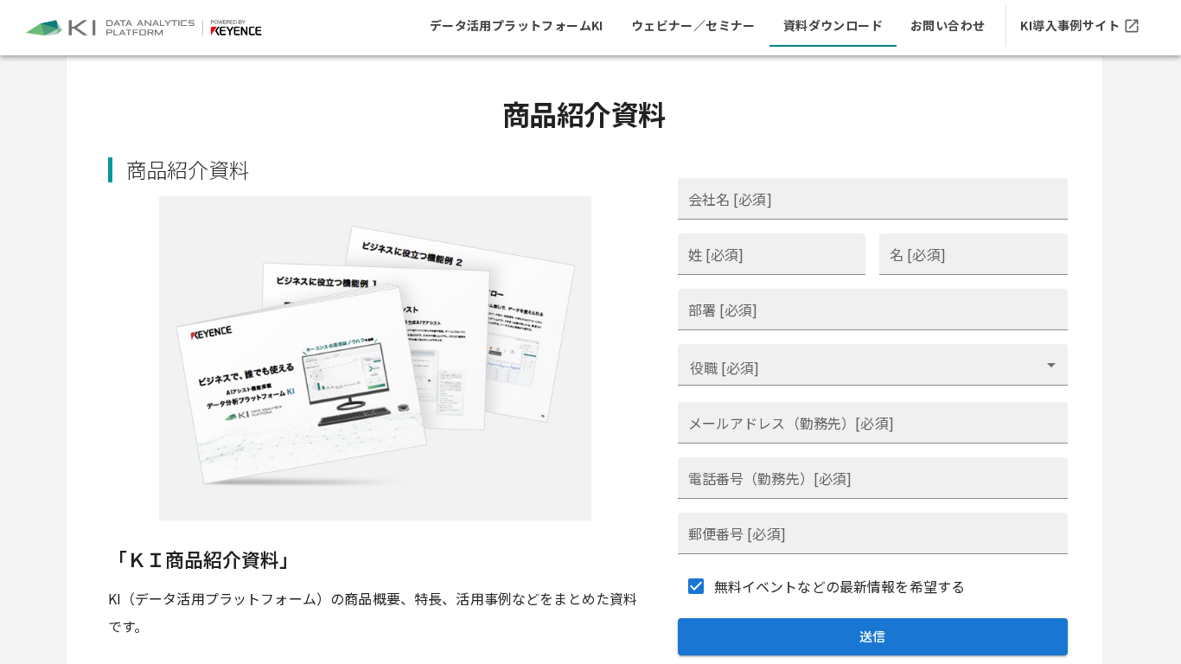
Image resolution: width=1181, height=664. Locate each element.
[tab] (516, 26)
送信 (872, 636)
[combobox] (873, 365)
